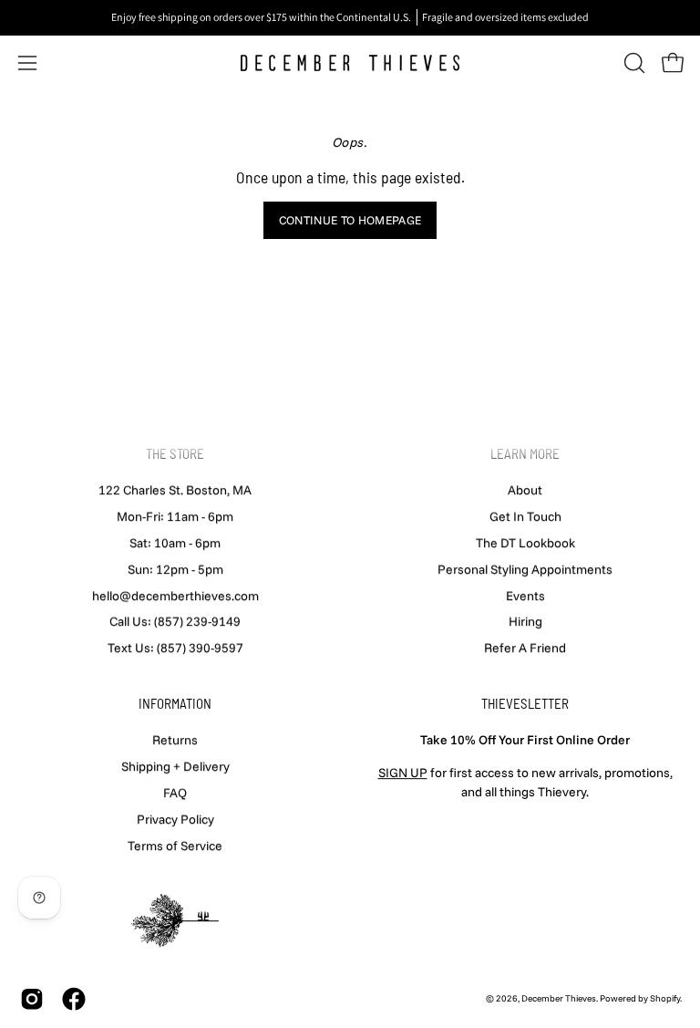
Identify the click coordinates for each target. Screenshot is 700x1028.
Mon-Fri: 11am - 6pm (175, 516)
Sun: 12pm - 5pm (175, 569)
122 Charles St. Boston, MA (175, 490)
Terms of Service (175, 844)
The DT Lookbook (525, 543)
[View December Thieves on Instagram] (32, 998)
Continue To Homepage (350, 220)
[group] (350, 17)
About (525, 490)
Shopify (665, 998)
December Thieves (558, 998)
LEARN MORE (525, 453)
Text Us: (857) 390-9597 (175, 647)
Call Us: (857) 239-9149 (175, 621)
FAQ (175, 792)
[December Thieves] (350, 63)
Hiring (525, 621)
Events (525, 595)
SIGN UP (402, 772)
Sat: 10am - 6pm (175, 543)
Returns (175, 740)
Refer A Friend (525, 647)
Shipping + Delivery (175, 766)
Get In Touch (525, 516)
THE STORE (175, 453)
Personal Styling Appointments (525, 569)
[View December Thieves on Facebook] (74, 998)
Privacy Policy (175, 818)
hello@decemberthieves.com (175, 595)
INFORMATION (175, 703)
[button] (632, 63)
